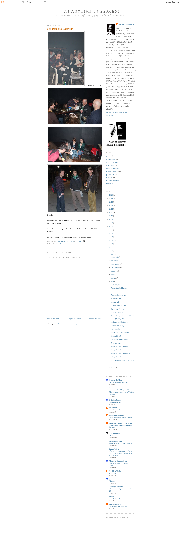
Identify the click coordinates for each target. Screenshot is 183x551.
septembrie (115, 267)
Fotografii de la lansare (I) (120, 357)
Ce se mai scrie (116, 343)
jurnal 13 (112, 428)
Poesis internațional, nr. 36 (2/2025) (120, 417)
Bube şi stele (115, 329)
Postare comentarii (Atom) (67, 323)
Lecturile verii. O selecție (117, 410)
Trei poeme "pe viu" (118, 309)
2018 (111, 223)
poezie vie (110, 174)
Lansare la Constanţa (118, 305)
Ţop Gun (114, 291)
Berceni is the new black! (120, 332)
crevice (112, 496)
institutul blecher (112, 168)
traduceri (109, 183)
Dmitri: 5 (112, 435)
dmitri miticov (114, 433)
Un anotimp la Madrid (119, 288)
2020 (111, 216)
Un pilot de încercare (118, 295)
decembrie (115, 257)
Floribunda (113, 407)
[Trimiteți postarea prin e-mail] (84, 241)
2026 (111, 195)
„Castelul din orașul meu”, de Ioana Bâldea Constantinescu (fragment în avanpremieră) (120, 453)
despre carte (110, 165)
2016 (111, 230)
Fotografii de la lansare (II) (120, 353)
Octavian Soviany (115, 400)
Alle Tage (112, 481)
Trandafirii (112, 473)
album (58, 243)
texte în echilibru (112, 180)
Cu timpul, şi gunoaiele (119, 339)
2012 (111, 243)
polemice (109, 177)
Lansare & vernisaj (117, 325)
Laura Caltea (114, 449)
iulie (113, 274)
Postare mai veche (95, 318)
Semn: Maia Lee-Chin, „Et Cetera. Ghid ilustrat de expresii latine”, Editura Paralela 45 (121, 392)
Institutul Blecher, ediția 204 (118, 506)
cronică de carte (112, 162)
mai (112, 281)
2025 (111, 198)
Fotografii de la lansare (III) (120, 350)
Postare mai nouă (53, 318)
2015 (111, 233)
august (113, 271)
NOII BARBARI (115, 471)
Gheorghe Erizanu (116, 486)
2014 (111, 236)
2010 (111, 250)
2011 (111, 247)
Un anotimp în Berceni (91, 11)
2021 (111, 212)
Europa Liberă (116, 336)
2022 (111, 209)
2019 (111, 219)
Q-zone (111, 478)
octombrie (115, 264)
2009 (111, 254)
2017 (111, 226)
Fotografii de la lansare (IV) (120, 346)
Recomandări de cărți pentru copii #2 (120, 443)
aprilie (113, 367)
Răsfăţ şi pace (115, 284)
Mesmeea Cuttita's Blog (118, 461)
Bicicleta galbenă (115, 441)
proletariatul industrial (116, 402)
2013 (111, 240)
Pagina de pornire (74, 318)
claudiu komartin (126, 24)
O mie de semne (115, 387)
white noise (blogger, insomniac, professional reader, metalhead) (121, 424)
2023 (111, 205)
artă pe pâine (110, 159)
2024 (111, 202)
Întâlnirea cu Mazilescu (119, 322)
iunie (113, 278)
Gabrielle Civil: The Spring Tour (119, 499)
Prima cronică (115, 302)
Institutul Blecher (115, 504)
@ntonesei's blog (115, 380)
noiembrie (115, 260)
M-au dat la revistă (117, 312)
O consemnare (116, 298)
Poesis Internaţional (116, 415)
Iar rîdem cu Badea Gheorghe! (118, 382)
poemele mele (111, 171)
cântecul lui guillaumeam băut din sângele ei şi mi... (123, 317)
